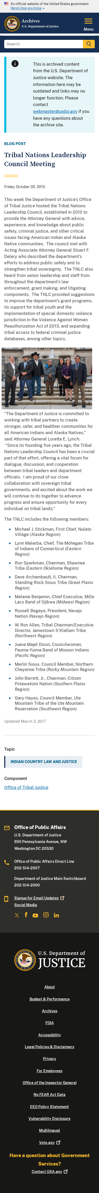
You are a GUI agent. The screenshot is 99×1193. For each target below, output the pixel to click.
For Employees (49, 1071)
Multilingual (49, 1130)
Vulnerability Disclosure (49, 1119)
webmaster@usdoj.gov (55, 111)
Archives (49, 1011)
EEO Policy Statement (49, 1107)
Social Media (25, 905)
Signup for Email (36, 898)
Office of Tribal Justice (26, 787)
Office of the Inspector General (50, 1083)
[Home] (31, 30)
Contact (47, 1172)
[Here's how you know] (49, 6)
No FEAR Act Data (49, 1095)
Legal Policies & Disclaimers (49, 1047)
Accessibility (49, 1035)
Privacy (49, 1059)
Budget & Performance (50, 999)
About (49, 987)
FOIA (49, 1023)
